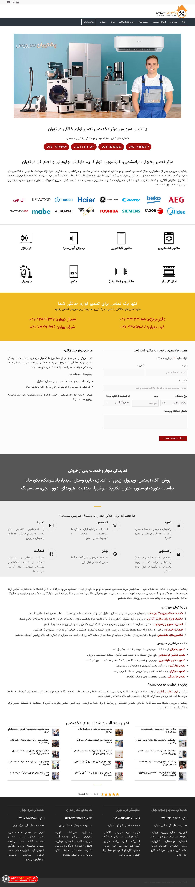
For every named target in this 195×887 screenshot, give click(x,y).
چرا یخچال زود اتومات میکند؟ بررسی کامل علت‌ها (94, 741)
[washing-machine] (169, 238)
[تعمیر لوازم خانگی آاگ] (176, 199)
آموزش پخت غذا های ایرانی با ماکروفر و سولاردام (95, 731)
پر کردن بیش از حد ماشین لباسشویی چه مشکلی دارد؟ (158, 731)
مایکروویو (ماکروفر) (121, 281)
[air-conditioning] (26, 238)
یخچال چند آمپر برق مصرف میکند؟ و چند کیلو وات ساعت (28, 763)
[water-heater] (74, 271)
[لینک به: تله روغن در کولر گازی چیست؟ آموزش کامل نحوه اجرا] (119, 776)
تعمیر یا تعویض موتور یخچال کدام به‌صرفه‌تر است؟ (29, 774)
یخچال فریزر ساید (74, 248)
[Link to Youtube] (8, 2)
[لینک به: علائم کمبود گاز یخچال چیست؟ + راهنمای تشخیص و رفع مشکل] (55, 754)
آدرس (183, 381)
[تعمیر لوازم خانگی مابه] (41, 211)
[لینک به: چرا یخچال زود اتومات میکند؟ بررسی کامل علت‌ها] (119, 743)
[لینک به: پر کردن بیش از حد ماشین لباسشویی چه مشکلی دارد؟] (182, 732)
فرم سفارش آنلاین (167, 692)
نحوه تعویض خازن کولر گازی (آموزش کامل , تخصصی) (93, 763)
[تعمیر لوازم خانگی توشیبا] (109, 211)
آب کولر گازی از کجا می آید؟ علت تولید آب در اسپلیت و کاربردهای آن (93, 752)
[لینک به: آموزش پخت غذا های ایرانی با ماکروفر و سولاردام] (119, 732)
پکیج (74, 281)
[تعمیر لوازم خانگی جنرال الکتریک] (109, 199)
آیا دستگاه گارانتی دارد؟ (118, 396)
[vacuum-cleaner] (26, 271)
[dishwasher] (121, 238)
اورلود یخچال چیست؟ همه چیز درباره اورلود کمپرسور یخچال (157, 774)
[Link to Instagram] (13, 2)
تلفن (140, 365)
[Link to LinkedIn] (17, 2)
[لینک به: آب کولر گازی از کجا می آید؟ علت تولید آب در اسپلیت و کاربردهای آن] (119, 754)
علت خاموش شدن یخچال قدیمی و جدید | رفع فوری (28, 731)
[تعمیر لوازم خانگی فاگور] (154, 211)
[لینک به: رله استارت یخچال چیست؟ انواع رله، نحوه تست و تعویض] (182, 765)
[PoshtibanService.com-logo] (171, 11)
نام (184, 365)
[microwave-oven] (121, 271)
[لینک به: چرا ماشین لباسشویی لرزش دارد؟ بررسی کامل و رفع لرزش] (182, 743)
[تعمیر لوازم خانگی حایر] (86, 199)
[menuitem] (183, 22)
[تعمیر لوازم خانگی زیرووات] (64, 211)
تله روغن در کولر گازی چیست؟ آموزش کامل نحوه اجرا (93, 774)
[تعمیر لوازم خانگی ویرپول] (86, 211)
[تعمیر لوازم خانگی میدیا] (176, 211)
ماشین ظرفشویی (121, 248)
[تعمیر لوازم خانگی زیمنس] (131, 211)
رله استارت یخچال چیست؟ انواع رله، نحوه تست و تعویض (157, 763)
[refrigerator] (74, 238)
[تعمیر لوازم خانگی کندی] (131, 199)
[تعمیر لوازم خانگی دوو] (19, 211)
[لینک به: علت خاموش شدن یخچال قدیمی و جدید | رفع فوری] (55, 732)
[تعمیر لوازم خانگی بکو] (154, 199)
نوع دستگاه (180, 396)
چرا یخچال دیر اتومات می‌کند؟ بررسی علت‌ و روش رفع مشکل (157, 752)
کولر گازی (26, 248)
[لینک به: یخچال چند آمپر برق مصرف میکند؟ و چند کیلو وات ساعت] (55, 765)
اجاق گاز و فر (169, 281)
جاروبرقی (26, 281)
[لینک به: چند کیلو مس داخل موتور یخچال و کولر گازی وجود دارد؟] (55, 743)
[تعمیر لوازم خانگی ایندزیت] (64, 199)
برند (156, 396)
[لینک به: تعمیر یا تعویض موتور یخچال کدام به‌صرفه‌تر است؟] (55, 776)
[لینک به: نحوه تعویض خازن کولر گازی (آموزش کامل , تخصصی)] (119, 765)
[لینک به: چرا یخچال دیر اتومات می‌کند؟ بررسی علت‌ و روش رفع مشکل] (182, 754)
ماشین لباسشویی (169, 248)
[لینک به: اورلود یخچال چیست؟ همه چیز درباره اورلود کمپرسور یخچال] (182, 776)
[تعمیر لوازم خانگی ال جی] (19, 199)
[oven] (169, 271)
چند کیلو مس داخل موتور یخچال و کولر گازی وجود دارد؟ (29, 741)
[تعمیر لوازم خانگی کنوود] (41, 199)
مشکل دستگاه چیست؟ (175, 411)
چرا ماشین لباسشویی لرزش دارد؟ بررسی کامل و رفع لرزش (155, 741)
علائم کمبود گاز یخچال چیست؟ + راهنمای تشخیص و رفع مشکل (30, 752)
